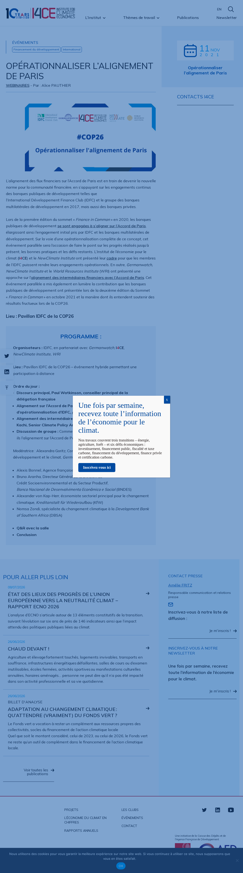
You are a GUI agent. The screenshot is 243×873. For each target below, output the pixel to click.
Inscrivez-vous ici (97, 467)
